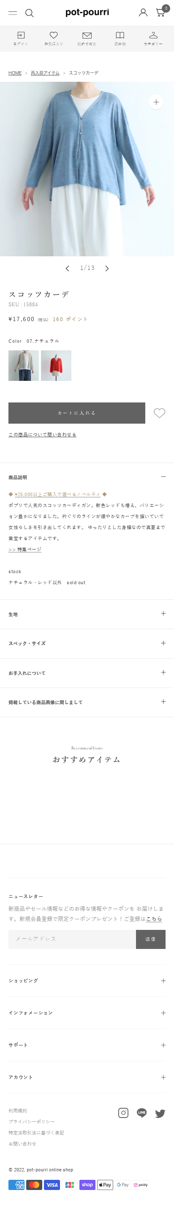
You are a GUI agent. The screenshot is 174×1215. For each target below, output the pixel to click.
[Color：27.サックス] (87, 169)
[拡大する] (156, 101)
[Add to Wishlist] (155, 413)
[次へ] (107, 269)
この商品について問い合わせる (42, 434)
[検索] (29, 13)
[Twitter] (160, 1116)
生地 (13, 614)
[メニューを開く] (12, 13)
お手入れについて (27, 673)
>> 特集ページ (24, 549)
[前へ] (67, 269)
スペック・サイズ (27, 643)
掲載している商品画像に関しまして (45, 702)
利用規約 (17, 1110)
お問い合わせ (22, 1143)
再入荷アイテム (45, 73)
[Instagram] (123, 1115)
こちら (154, 919)
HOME (15, 73)
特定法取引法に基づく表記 (36, 1132)
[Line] (142, 1115)
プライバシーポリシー (31, 1121)
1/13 (87, 268)
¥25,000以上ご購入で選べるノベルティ (58, 494)
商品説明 (17, 477)
